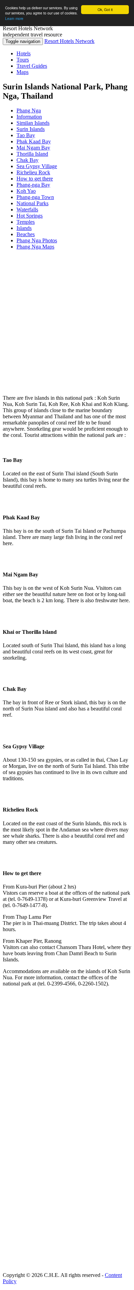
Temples (25, 222)
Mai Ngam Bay (33, 148)
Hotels (23, 53)
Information (29, 117)
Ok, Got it (105, 9)
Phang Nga (28, 110)
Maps (22, 72)
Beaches (25, 234)
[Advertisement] (67, 322)
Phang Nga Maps (35, 247)
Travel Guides (31, 66)
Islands (24, 228)
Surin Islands (30, 129)
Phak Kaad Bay (33, 141)
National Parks (32, 203)
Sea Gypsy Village (36, 166)
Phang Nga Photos (36, 240)
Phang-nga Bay (33, 185)
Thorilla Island (32, 154)
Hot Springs (29, 216)
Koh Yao (26, 191)
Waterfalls (27, 209)
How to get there (34, 178)
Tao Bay (25, 135)
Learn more (14, 18)
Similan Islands (32, 123)
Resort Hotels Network (69, 41)
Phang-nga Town (35, 197)
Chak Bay (27, 160)
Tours (22, 60)
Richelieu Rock (33, 172)
